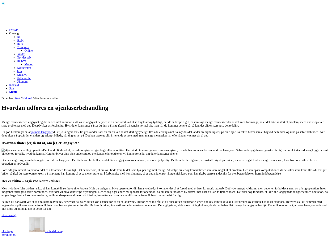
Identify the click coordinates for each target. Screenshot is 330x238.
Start (17, 98)
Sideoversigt (9, 215)
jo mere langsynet (42, 132)
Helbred (27, 98)
